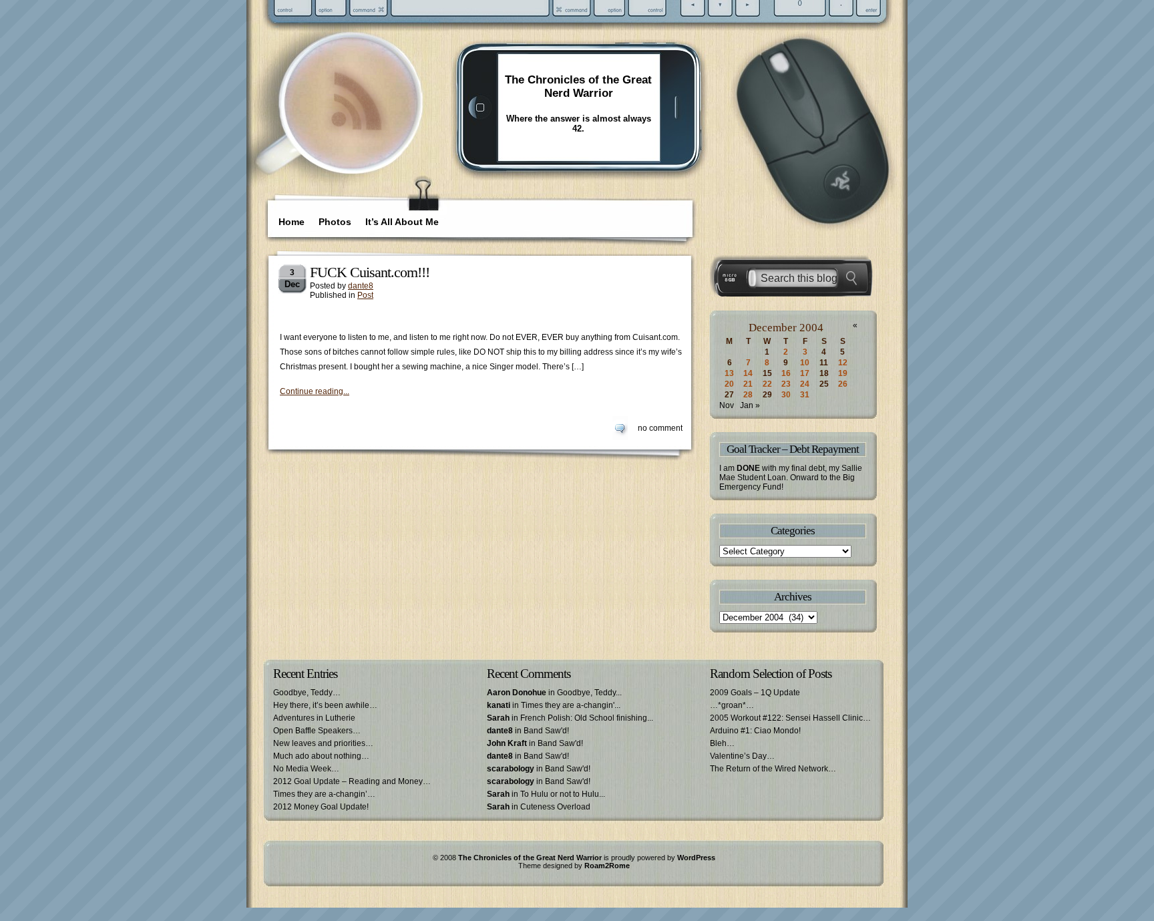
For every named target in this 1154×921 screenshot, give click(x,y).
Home (291, 221)
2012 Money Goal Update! (321, 806)
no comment (660, 428)
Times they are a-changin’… (324, 794)
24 (804, 384)
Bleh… (722, 743)
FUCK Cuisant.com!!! (369, 272)
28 (748, 394)
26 (842, 384)
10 (804, 362)
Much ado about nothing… (321, 756)
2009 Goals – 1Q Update (755, 692)
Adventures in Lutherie (314, 718)
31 (804, 394)
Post (365, 295)
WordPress (696, 858)
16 (786, 373)
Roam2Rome (607, 866)
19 (842, 373)
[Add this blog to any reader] (356, 131)
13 (729, 373)
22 (767, 384)
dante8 (360, 286)
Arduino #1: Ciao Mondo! (755, 730)
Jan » (750, 405)
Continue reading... (314, 391)
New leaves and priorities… (323, 743)
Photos (335, 221)
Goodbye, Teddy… (307, 692)
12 (842, 362)
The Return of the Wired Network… (773, 768)
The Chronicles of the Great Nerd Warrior (578, 86)
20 (729, 384)
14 (748, 373)
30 (786, 394)
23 (786, 384)
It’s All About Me (402, 221)
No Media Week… (306, 768)
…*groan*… (732, 705)
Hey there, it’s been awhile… (325, 705)
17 (804, 373)
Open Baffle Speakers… (317, 730)
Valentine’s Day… (742, 756)
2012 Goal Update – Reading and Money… (352, 781)
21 (748, 384)
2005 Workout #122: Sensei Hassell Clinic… (790, 718)
